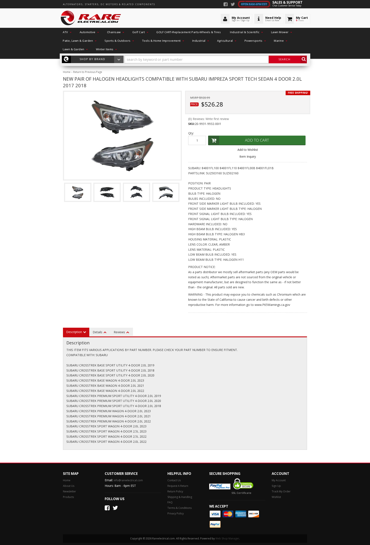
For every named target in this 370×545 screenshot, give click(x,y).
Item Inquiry (247, 156)
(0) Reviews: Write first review (208, 119)
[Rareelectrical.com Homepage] (91, 18)
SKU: (191, 124)
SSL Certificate (241, 493)
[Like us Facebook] (225, 5)
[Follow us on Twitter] (233, 5)
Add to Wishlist (247, 150)
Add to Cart (257, 140)
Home (66, 72)
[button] (66, 32)
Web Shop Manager (227, 538)
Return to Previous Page (87, 72)
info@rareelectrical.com (128, 480)
